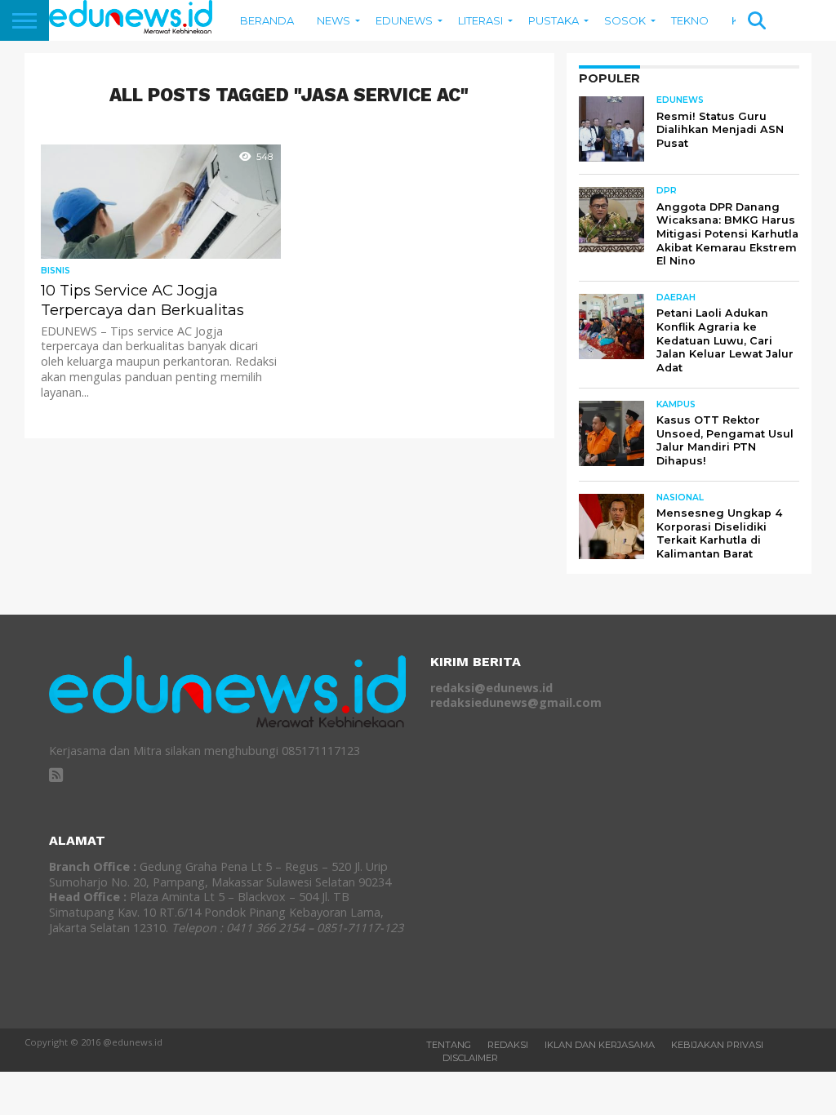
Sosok (625, 20)
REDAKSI (507, 1045)
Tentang (448, 1045)
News (333, 20)
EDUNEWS (404, 20)
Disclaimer (470, 1058)
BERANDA (267, 20)
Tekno (690, 20)
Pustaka (553, 20)
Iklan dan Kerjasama (600, 1045)
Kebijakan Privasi (717, 1045)
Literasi (480, 20)
